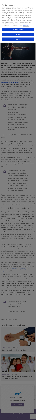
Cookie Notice (26, 26)
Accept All (18, 39)
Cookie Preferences (18, 29)
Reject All (18, 34)
